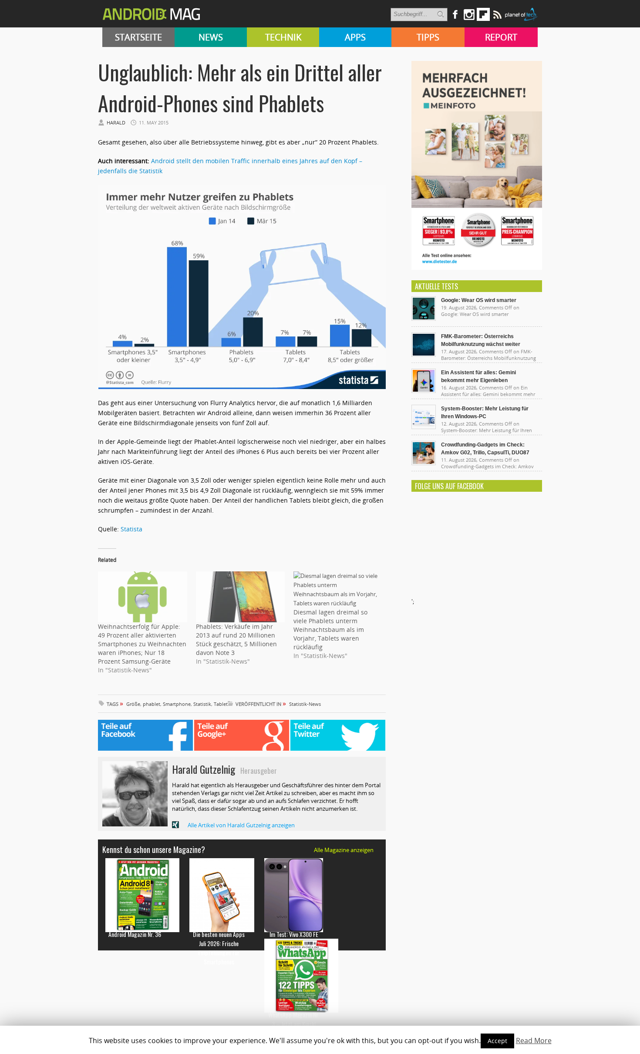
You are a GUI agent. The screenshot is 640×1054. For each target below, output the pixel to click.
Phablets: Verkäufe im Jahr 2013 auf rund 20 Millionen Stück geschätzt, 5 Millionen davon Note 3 (236, 639)
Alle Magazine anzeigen (344, 850)
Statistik (202, 704)
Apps (355, 37)
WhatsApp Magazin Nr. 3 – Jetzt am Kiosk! (293, 1019)
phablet (151, 704)
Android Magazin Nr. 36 (134, 934)
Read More (534, 1040)
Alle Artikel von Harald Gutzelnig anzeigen (241, 825)
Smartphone (177, 704)
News (211, 37)
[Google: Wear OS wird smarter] (423, 318)
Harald (116, 122)
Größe (133, 704)
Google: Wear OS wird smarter (478, 300)
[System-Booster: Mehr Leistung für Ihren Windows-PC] (423, 427)
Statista (131, 529)
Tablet (221, 704)
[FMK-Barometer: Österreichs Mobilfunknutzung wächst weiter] (423, 355)
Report (501, 37)
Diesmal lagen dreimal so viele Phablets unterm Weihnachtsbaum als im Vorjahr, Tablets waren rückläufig (330, 629)
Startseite (138, 37)
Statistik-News (305, 704)
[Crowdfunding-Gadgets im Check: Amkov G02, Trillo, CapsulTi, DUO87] (423, 463)
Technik (283, 37)
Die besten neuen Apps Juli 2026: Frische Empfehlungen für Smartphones (219, 948)
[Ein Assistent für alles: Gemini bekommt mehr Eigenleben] (423, 391)
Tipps (428, 37)
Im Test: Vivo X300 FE (293, 934)
